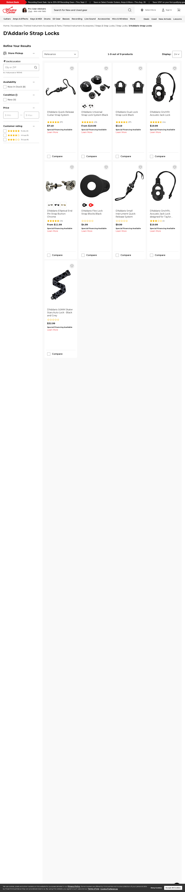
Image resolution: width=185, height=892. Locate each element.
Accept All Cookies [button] (173, 888)
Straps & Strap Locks (105, 26)
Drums (47, 19)
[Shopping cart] (178, 10)
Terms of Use (93, 889)
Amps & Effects (20, 19)
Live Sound (90, 19)
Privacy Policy (74, 886)
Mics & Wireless (120, 19)
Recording (77, 19)
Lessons (177, 19)
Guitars (7, 19)
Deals (146, 19)
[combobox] (60, 54)
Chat (30, 11)
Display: (166, 54)
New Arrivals (165, 19)
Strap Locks (121, 26)
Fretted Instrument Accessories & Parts (43, 26)
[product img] (61, 87)
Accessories (104, 19)
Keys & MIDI (36, 19)
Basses (66, 19)
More (132, 19)
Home (6, 26)
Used (154, 19)
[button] (34, 10)
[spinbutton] (11, 115)
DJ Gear (56, 19)
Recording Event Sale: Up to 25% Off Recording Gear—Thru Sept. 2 (57, 2)
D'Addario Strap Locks (140, 26)
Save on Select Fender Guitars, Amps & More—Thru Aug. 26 (120, 2)
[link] (60, 115)
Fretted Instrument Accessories (78, 26)
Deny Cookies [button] (156, 888)
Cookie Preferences (109, 889)
